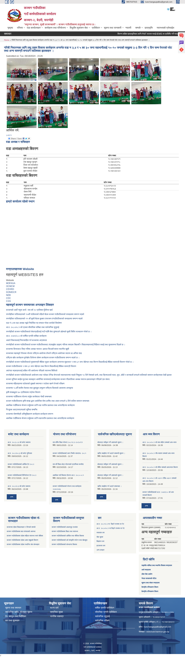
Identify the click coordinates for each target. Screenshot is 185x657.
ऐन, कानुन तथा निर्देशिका (15, 616)
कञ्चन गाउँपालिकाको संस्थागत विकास (64, 544)
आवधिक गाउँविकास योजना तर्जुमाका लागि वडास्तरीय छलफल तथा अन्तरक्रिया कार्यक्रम (40, 418)
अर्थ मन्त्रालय (146, 570)
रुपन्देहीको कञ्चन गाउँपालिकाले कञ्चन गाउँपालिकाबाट (27, 344)
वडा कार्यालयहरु (34, 27)
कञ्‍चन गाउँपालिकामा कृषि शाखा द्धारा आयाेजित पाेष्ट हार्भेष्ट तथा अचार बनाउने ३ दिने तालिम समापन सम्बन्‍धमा (47, 401)
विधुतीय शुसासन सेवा (79, 27)
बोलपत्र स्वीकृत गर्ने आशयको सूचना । (110, 442)
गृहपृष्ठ (10, 27)
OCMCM (10, 286)
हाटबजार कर (101, 545)
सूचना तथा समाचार (13, 607)
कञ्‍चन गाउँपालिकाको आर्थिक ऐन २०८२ (21, 464)
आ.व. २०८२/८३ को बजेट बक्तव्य (19, 486)
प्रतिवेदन (96, 27)
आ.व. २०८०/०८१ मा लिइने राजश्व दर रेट (111, 528)
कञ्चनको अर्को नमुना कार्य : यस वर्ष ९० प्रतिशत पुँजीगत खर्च (29, 310)
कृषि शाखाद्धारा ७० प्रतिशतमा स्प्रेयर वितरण (23, 392)
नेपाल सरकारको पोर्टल (149, 578)
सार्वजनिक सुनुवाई (102, 616)
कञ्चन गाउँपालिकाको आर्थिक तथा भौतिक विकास (68, 536)
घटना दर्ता (54, 607)
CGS (8, 301)
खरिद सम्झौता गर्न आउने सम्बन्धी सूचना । (111, 453)
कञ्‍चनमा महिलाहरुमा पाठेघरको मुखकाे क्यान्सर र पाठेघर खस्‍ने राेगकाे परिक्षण (35, 383)
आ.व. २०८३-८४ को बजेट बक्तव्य (19, 442)
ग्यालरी (128, 27)
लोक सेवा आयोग (147, 574)
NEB (8, 295)
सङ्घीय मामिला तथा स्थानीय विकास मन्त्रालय (157, 565)
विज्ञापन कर (100, 541)
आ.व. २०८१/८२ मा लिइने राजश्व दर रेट (110, 524)
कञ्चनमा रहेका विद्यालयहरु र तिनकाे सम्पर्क (21, 527)
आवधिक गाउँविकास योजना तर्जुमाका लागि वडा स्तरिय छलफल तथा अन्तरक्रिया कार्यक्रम (40, 405)
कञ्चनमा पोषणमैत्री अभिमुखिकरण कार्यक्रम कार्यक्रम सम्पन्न (29, 414)
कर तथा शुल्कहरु (12, 620)
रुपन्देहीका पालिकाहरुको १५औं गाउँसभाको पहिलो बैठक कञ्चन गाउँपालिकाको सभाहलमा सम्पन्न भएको (45, 314)
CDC (8, 298)
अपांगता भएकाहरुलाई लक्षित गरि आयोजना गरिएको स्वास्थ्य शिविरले (31, 370)
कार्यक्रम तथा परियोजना (55, 27)
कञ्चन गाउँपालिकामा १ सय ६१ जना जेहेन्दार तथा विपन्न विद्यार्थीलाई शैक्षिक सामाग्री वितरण (41, 366)
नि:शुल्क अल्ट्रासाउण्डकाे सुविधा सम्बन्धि (21, 409)
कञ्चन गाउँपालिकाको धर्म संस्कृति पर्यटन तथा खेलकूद (69, 540)
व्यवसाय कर (101, 532)
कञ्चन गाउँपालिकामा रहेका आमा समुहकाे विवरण (22, 540)
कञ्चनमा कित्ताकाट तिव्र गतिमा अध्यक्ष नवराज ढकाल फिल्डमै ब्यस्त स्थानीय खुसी (37, 349)
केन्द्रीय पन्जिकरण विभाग (150, 587)
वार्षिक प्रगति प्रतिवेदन (104, 607)
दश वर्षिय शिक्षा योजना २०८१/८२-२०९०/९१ (68, 442)
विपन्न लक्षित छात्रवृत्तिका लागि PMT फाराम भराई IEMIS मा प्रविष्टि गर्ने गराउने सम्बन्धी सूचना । (146, 34)
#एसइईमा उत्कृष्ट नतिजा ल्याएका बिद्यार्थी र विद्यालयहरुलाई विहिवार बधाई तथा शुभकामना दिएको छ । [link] (87, 344)
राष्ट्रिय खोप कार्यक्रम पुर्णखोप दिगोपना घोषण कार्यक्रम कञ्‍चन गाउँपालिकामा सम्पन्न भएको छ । (43, 357)
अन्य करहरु (100, 550)
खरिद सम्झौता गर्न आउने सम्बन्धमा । (110, 486)
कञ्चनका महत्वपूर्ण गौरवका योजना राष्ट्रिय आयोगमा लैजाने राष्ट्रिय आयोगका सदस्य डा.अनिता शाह (44, 353)
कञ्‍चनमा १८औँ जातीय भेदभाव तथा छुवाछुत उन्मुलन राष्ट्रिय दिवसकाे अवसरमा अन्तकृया (39, 388)
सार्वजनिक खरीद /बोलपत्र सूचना (18, 612)
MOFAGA (10, 283)
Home (6, 40)
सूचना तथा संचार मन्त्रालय (151, 583)
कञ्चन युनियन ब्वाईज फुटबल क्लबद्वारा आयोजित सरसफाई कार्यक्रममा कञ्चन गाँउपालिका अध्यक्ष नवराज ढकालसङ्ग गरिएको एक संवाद (58, 379)
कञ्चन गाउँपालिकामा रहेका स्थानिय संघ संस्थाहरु (23, 544)
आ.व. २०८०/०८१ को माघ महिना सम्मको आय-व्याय (159, 442)
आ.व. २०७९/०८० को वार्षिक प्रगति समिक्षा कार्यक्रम (26, 336)
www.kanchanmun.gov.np (157, 631)
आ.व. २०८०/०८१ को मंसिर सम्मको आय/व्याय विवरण (160, 467)
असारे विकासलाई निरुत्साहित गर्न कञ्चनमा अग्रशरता (26, 340)
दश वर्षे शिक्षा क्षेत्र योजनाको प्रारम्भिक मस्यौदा (68, 464)
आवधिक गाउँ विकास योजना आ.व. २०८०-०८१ (68, 475)
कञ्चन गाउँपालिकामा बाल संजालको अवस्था (21, 531)
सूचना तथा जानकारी (112, 27)
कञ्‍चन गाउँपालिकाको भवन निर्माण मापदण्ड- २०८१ (69, 453)
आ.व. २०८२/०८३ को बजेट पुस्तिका (20, 453)
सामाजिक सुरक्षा (56, 612)
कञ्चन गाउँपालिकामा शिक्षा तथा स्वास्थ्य (65, 531)
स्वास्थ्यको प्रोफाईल (165, 27)
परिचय (20, 27)
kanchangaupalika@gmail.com (157, 627)
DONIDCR (11, 292)
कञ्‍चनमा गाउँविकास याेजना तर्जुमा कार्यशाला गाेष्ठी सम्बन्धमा (29, 396)
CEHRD (10, 289)
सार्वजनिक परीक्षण (102, 620)
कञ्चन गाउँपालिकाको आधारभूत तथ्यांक (65, 527)
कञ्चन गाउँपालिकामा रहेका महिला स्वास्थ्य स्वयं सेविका (25, 536)
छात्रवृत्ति (149, 27)
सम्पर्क (138, 27)
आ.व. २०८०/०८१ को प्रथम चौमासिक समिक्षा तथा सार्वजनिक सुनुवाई (32, 327)
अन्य (11, 497)
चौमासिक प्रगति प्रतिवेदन (106, 612)
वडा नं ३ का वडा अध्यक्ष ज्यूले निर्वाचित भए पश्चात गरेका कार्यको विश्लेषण (34, 323)
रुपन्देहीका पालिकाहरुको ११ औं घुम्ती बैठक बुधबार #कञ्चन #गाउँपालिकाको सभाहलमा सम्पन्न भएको (44, 318)
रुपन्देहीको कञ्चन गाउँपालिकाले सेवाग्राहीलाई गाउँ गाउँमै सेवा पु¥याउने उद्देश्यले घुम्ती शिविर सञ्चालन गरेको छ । (49, 331)
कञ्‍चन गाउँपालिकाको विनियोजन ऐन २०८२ (22, 475)
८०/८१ (9, 135)
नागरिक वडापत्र (57, 616)
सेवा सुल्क (100, 537)
